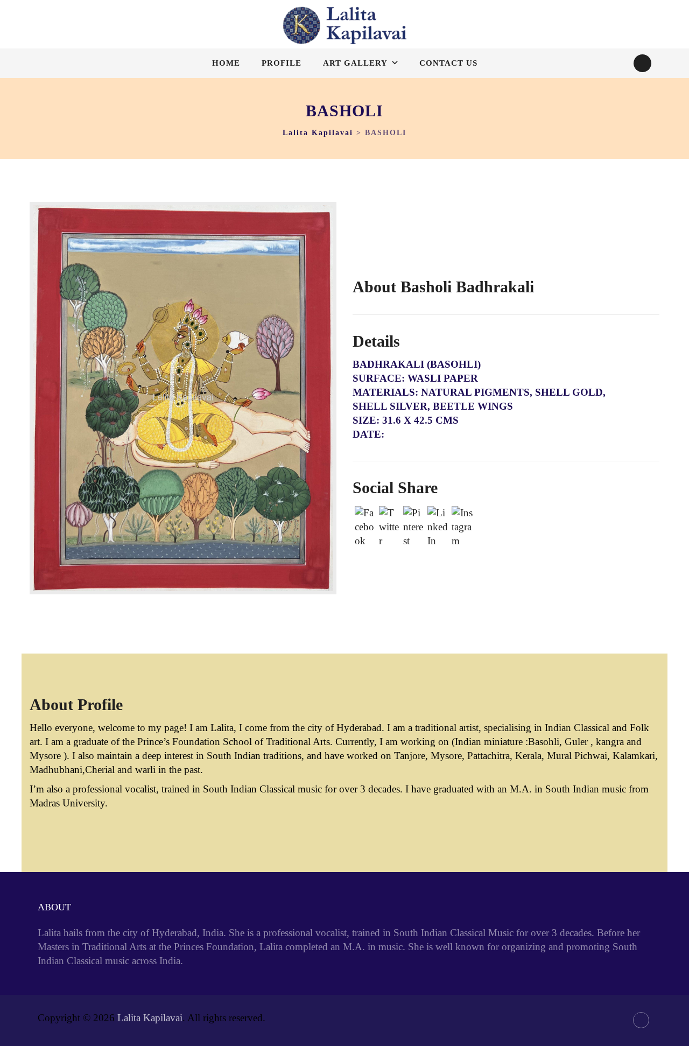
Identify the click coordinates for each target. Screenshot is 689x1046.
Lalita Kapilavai (149, 1017)
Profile (281, 63)
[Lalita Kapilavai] (344, 25)
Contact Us (448, 63)
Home (226, 63)
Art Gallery (355, 63)
